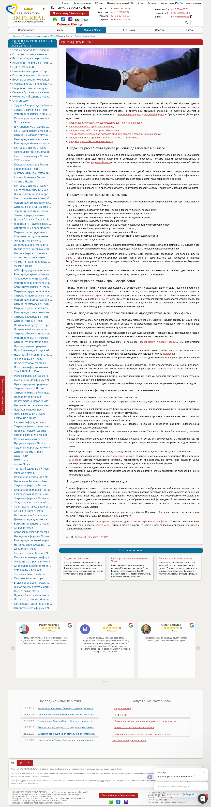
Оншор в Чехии (23, 527)
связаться (191, 525)
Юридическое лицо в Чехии (31, 164)
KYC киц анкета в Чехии (29, 511)
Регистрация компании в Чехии (33, 139)
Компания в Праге (25, 418)
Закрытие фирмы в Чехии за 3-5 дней (33, 498)
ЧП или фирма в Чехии (28, 359)
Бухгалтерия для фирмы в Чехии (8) (32, 58)
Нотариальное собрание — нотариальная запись (33, 544)
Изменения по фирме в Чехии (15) (32, 62)
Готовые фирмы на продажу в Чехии (32, 83)
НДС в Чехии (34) (23, 67)
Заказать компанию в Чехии (31, 109)
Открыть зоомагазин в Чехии (31, 304)
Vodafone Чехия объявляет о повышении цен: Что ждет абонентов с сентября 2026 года (86, 714)
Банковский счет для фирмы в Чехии (33, 532)
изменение (75, 459)
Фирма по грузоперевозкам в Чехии (33, 261)
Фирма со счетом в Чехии (29, 257)
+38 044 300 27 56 (121, 8)
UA (86, 19)
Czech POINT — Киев (27, 371)
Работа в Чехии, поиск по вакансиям (134, 727)
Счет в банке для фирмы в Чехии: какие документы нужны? (33, 380)
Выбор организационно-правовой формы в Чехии (33, 194)
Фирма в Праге (23, 265)
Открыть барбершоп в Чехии (31, 316)
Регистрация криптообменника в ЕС (33, 202)
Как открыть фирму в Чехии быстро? (33, 130)
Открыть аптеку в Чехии (28, 320)
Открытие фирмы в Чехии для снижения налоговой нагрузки (33, 392)
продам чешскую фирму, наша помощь (91, 126)
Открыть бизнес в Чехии (29, 388)
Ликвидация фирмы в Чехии (31, 536)
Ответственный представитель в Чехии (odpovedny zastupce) (33, 228)
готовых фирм (139, 521)
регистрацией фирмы (129, 114)
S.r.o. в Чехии (22, 122)
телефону (168, 353)
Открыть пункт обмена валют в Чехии (33, 342)
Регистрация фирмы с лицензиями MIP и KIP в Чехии (33, 114)
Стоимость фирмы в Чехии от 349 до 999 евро (32, 75)
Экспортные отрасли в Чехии (32, 561)
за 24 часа (108, 298)
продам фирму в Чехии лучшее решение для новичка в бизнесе (105, 122)
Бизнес (60, 30)
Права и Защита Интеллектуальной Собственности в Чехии (33, 595)
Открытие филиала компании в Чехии (33, 426)
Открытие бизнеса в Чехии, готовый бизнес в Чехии (142, 734)
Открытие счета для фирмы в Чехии (33, 206)
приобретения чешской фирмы (158, 341)
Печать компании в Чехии (29, 413)
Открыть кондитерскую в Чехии (33, 295)
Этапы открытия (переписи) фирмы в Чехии (32, 50)
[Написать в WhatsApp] (55, 19)
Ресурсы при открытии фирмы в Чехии (33, 557)
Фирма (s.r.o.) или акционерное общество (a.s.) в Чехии (33, 249)
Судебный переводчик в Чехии (33, 105)
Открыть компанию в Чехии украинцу (33, 135)
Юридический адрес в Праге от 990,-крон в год (33, 489)
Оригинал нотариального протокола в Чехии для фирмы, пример (33, 506)
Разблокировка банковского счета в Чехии (33, 375)
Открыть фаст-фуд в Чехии (30, 232)
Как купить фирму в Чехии (30, 422)
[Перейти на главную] (29, 15)
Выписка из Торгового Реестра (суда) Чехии (33, 481)
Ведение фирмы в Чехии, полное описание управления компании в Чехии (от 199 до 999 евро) (32, 79)
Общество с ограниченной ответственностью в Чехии (33, 502)
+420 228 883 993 (180, 13)
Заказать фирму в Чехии (29, 215)
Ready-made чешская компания (33, 401)
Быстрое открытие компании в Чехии (33, 173)
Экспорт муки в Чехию (27, 240)
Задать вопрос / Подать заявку (2, 395)
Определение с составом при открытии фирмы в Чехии (33, 565)
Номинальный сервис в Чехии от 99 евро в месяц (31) (32, 96)
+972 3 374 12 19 (120, 16)
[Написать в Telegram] (62, 19)
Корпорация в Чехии (26, 168)
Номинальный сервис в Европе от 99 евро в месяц (33, 329)
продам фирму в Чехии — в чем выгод (91, 141)
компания (80, 537)
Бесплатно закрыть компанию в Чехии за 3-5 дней (33, 405)
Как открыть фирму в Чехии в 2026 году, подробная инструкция (33, 156)
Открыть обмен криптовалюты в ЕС (33, 333)
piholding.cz (162, 800)
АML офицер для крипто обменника (33, 270)
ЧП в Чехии (128, 30)
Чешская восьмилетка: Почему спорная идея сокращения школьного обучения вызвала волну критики (93, 708)
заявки (109, 175)
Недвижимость (26, 30)
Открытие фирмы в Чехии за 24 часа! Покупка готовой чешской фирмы (32, 54)
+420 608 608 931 (180, 9)
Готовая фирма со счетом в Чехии (33, 253)
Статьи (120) (20, 100)
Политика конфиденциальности (129, 740)
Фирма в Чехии (92, 30)
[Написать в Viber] (70, 19)
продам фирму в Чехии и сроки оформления (94, 130)
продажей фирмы (154, 114)
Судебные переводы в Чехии (32, 447)
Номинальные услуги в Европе (33, 325)
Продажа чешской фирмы (76, 558)
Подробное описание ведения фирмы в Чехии (32, 88)
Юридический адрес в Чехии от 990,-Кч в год (33, 494)
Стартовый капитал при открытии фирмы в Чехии (33, 578)
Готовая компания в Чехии (30, 434)
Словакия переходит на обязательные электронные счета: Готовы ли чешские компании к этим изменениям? (97, 733)
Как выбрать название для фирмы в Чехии (33, 603)
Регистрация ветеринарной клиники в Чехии (33, 299)
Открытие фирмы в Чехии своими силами (33, 485)
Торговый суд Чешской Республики (33, 468)
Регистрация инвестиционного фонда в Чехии (33, 282)
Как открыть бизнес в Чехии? (31, 190)
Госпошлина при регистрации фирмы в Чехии (33, 151)
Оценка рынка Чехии (27, 591)
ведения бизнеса (101, 162)
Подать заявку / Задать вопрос (69, 13)
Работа (188, 30)
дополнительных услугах (120, 456)
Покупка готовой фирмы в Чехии (175, 558)
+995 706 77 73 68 (121, 19)
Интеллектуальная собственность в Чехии (33, 599)
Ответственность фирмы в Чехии (33, 608)
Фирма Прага (22, 464)
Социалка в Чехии (25, 548)
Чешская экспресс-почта (29, 409)
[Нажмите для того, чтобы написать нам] (180, 16)
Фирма (104, 537)
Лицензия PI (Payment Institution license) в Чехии (33, 223)
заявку (111, 350)
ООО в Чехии (22, 160)
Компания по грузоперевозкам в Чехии (33, 236)
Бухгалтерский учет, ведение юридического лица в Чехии (145, 721)
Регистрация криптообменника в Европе (33, 274)
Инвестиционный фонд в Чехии (33, 245)
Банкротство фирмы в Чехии (31, 287)
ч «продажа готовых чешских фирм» (115, 133)
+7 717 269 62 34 (120, 12)
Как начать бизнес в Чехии (30, 147)
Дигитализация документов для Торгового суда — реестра (33, 519)
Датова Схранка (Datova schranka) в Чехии (33, 219)
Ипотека (160, 30)
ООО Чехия (21, 456)
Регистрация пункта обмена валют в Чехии (33, 337)
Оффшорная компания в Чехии (33, 477)
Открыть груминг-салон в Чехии (33, 308)
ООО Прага (21, 460)
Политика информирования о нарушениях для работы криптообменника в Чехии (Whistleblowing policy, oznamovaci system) (33, 367)
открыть (70, 257)
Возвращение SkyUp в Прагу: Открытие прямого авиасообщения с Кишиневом (80, 721)
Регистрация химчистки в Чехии (33, 312)
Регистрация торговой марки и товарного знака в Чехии (33, 540)
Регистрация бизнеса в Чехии (32, 143)
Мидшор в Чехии (24, 473)
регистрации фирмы (90, 295)
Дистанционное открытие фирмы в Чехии (33, 126)
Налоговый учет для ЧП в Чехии (33, 354)
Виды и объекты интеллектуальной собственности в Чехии (33, 582)
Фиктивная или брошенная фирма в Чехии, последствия (33, 515)
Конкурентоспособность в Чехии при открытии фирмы (33, 553)
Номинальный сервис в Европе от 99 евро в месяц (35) (32, 71)
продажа (93, 537)
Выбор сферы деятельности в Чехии (33, 587)
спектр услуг (102, 525)
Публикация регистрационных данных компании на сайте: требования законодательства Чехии (33, 384)
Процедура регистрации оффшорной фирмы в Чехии (33, 346)
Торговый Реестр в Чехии (29, 574)
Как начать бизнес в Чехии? (31, 185)
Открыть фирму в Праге (28, 451)
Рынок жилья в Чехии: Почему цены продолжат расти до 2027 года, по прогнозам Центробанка (89, 740)
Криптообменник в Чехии (29, 177)
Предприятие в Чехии (27, 396)
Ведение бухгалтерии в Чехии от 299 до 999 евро (32, 92)
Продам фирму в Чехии (29, 443)
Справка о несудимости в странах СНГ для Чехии (33, 439)
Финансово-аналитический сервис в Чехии (33, 278)
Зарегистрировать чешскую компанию (33, 211)
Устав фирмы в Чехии (27, 570)
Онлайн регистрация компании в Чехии (33, 118)
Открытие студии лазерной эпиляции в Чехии (33, 291)
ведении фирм (158, 521)
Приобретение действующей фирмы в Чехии (33, 350)
